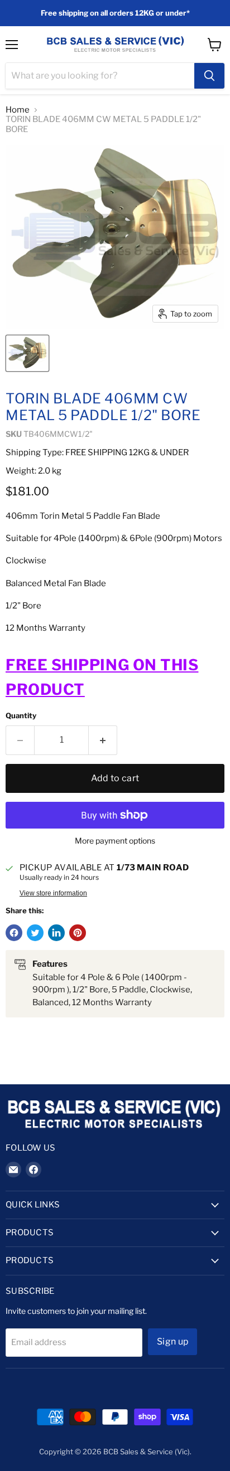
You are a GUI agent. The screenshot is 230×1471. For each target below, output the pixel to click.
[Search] (209, 76)
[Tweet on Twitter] (35, 932)
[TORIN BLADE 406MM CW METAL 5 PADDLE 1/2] (27, 353)
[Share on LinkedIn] (56, 932)
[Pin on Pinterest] (77, 932)
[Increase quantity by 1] (103, 739)
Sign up (172, 1341)
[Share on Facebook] (14, 932)
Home (18, 110)
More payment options (115, 840)
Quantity (21, 716)
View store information (53, 893)
